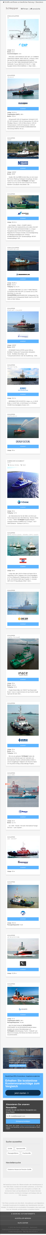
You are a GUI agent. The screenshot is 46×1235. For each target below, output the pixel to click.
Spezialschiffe (20, 1148)
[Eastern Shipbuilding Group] (23, 335)
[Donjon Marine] (23, 274)
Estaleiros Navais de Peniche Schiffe (19, 1169)
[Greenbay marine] (23, 862)
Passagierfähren (13, 1153)
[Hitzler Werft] (23, 560)
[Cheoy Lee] (23, 963)
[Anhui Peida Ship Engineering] (23, 912)
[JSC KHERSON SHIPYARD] (23, 388)
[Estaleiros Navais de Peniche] (23, 44)
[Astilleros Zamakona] (23, 103)
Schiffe (10, 1148)
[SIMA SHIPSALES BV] (23, 1008)
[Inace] (23, 673)
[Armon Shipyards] (23, 811)
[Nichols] (23, 162)
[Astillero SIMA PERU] (23, 739)
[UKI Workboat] (23, 501)
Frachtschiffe (27, 1153)
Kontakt (23, 108)
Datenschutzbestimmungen (27, 1125)
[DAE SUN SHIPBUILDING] (23, 618)
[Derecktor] (23, 441)
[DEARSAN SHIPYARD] (23, 212)
